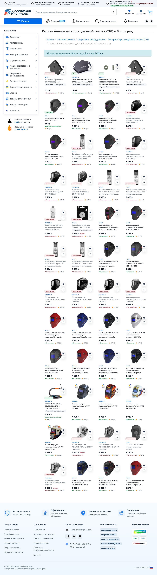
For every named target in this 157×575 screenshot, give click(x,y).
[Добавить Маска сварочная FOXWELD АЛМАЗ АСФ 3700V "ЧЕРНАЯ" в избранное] (144, 105)
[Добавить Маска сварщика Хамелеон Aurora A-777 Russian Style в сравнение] (144, 393)
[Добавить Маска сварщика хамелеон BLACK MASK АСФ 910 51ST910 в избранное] (63, 353)
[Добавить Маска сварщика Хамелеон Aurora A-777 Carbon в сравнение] (90, 393)
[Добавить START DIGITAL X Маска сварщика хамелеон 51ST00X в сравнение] (144, 437)
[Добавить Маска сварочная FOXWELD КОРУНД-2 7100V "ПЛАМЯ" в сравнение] (117, 289)
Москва (11, 3)
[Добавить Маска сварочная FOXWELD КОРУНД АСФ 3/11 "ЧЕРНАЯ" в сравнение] (63, 182)
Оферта (37, 555)
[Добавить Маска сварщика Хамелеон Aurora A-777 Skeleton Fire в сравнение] (63, 433)
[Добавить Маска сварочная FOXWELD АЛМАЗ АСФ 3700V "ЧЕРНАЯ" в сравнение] (144, 111)
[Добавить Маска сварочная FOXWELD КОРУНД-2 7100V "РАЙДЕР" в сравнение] (90, 289)
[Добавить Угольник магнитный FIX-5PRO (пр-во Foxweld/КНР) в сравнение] (90, 68)
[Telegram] (67, 536)
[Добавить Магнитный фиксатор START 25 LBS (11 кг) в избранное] (63, 67)
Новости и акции (41, 543)
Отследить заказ (11, 529)
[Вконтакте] (146, 21)
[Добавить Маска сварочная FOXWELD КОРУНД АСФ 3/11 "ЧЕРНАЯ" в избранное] (63, 177)
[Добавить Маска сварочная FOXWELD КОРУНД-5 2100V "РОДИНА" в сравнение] (144, 289)
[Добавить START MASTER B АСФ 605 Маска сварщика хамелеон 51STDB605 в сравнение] (90, 469)
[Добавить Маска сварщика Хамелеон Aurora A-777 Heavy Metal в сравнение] (117, 393)
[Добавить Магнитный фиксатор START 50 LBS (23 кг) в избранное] (144, 67)
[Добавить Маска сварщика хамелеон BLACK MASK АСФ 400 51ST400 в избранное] (117, 103)
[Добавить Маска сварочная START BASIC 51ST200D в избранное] (63, 103)
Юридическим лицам (13, 552)
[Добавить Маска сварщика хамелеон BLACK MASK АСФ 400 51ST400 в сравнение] (117, 107)
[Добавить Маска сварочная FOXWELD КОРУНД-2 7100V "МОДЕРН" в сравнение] (90, 437)
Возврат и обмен (11, 543)
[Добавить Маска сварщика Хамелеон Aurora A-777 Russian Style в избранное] (144, 389)
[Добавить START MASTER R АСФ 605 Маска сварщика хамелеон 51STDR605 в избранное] (117, 466)
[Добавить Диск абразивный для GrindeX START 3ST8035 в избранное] (90, 212)
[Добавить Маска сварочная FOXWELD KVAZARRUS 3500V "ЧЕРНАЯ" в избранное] (90, 177)
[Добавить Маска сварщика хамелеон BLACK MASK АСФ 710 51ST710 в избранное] (144, 210)
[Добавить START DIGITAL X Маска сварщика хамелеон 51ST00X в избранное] (144, 432)
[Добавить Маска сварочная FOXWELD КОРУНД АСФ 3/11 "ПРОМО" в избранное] (144, 141)
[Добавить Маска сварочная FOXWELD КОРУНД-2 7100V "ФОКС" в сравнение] (63, 289)
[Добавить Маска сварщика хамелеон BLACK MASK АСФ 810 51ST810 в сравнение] (144, 250)
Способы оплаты (11, 534)
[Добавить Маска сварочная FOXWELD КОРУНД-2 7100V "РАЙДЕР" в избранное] (90, 284)
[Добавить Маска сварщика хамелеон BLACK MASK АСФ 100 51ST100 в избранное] (90, 103)
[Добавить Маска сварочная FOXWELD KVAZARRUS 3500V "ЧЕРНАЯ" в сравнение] (90, 182)
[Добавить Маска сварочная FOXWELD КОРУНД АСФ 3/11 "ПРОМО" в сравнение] (144, 146)
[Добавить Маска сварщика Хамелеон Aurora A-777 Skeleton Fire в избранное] (63, 430)
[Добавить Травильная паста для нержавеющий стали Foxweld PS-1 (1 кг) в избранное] (63, 212)
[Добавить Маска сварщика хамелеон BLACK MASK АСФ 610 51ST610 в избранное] (117, 139)
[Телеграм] (151, 21)
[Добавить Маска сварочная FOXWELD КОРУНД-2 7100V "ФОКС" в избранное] (63, 284)
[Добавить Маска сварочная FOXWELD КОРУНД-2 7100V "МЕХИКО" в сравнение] (117, 437)
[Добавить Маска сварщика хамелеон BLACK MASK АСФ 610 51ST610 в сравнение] (117, 143)
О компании (39, 529)
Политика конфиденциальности (44, 549)
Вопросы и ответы (12, 547)
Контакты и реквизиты (44, 534)
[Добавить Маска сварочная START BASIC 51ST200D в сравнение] (63, 107)
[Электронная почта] (80, 536)
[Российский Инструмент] (17, 12)
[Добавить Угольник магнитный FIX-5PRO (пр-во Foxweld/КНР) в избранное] (90, 65)
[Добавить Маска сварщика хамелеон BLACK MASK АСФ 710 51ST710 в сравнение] (144, 214)
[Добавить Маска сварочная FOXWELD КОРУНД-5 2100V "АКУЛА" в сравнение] (63, 473)
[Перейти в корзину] (150, 12)
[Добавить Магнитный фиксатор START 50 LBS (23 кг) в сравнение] (144, 72)
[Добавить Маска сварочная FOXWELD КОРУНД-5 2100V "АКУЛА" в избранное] (63, 467)
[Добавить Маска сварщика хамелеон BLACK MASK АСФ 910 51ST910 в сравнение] (63, 357)
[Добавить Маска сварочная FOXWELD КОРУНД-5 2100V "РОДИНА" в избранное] (144, 284)
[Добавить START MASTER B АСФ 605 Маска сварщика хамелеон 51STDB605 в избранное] (90, 466)
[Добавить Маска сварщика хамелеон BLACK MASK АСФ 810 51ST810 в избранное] (144, 247)
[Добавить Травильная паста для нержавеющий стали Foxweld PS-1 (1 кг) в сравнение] (63, 217)
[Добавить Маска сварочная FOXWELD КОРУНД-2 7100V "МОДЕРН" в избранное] (90, 432)
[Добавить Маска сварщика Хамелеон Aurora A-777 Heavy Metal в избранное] (117, 389)
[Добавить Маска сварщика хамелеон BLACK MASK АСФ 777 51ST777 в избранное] (63, 139)
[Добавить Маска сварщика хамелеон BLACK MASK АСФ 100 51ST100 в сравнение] (90, 107)
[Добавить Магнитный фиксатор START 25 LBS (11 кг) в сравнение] (63, 72)
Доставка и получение (14, 538)
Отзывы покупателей (43, 538)
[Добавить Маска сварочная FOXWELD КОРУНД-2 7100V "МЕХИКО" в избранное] (117, 432)
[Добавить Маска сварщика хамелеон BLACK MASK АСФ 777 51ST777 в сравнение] (63, 143)
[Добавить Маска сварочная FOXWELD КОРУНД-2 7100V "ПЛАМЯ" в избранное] (117, 284)
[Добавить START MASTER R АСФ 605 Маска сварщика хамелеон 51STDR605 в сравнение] (117, 469)
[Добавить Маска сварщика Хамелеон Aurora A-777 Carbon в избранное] (90, 389)
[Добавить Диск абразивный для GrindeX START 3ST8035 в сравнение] (90, 217)
